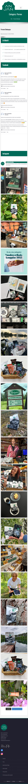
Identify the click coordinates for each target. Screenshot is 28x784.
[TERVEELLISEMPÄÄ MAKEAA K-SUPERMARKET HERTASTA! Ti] (14, 180)
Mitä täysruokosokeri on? (8, 56)
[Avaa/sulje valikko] (20, 7)
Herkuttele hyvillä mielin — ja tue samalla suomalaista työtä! (14, 49)
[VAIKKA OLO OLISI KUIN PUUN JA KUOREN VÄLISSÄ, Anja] (14, 612)
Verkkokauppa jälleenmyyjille (8, 775)
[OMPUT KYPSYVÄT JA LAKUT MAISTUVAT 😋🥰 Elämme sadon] (14, 207)
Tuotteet (4, 758)
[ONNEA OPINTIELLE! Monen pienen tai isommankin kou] (14, 288)
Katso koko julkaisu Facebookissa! (9, 86)
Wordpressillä (8, 781)
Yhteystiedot (5, 771)
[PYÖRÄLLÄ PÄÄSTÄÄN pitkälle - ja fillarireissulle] (14, 342)
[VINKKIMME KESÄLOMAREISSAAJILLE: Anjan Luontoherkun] (14, 396)
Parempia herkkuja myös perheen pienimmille (12, 52)
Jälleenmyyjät (5, 768)
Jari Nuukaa (13, 781)
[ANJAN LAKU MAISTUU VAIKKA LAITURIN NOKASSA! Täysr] (14, 639)
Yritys (4, 762)
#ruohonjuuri (10, 105)
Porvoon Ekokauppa (16, 19)
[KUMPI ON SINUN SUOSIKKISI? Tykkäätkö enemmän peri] (14, 531)
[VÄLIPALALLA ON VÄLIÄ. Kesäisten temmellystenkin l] (14, 504)
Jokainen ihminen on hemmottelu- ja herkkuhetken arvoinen (14, 59)
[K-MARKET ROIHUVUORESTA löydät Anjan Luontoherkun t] (14, 315)
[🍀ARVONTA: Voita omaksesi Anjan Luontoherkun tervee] (14, 369)
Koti (11, 19)
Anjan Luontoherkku (7, 73)
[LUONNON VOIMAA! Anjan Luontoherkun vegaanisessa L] (14, 693)
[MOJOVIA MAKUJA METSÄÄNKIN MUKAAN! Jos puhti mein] (14, 423)
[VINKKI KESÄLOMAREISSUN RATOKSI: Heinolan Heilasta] (14, 558)
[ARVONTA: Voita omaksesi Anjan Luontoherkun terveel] (14, 666)
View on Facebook (3, 88)
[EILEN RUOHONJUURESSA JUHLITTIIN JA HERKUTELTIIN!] (14, 234)
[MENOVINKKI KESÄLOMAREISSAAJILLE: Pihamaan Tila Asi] (14, 450)
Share (7, 88)
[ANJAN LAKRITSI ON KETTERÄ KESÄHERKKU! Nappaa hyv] (14, 477)
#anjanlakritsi (10, 84)
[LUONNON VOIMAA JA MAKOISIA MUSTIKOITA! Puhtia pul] (14, 585)
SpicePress (20, 781)
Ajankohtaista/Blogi (6, 765)
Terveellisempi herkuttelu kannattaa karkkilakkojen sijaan (14, 46)
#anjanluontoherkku (4, 84)
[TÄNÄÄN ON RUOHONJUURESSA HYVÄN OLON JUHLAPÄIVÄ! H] (14, 261)
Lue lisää (2, 37)
